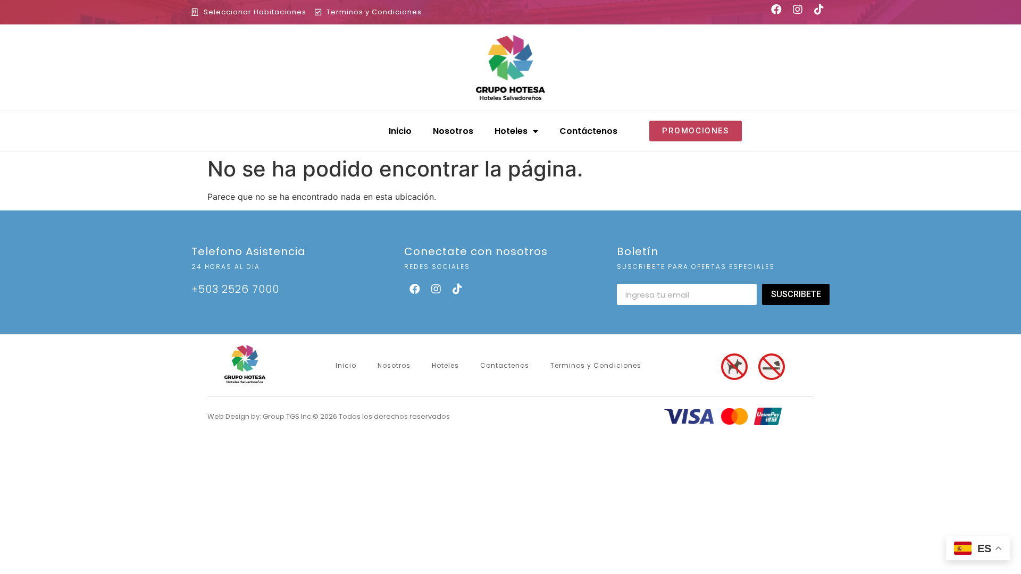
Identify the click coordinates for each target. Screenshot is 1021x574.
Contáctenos (588, 131)
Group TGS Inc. (288, 416)
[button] (695, 131)
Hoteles (511, 131)
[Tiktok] (457, 289)
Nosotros (453, 131)
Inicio (400, 131)
